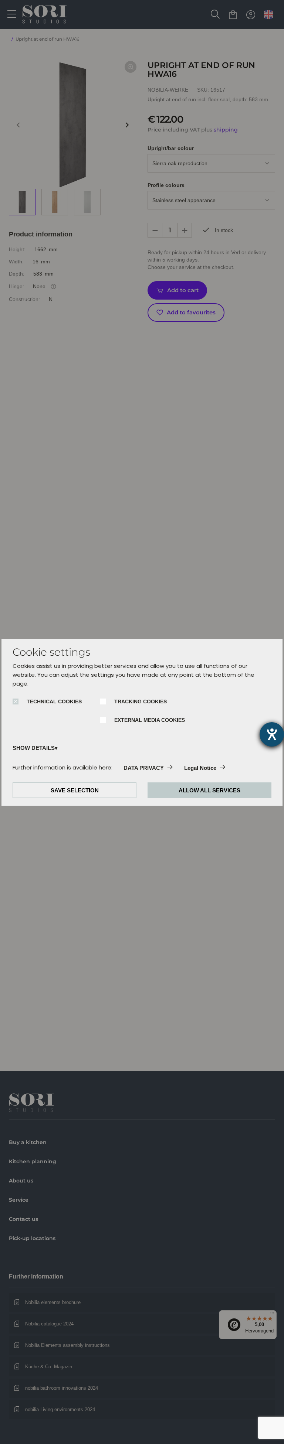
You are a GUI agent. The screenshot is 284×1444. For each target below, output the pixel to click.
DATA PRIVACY (144, 768)
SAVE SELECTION (75, 790)
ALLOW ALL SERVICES (209, 790)
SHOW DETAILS (34, 748)
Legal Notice (200, 768)
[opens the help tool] (272, 734)
